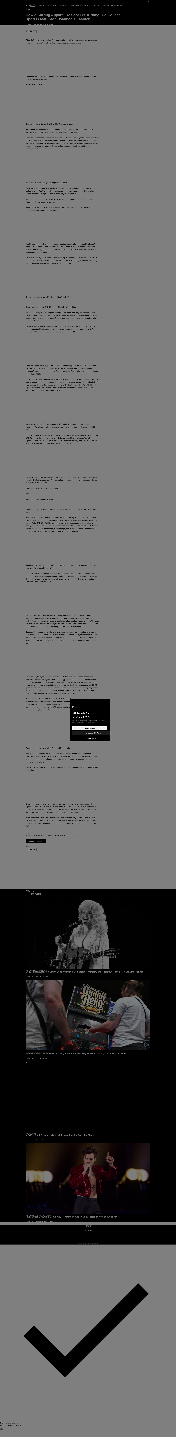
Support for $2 (90, 728)
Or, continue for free (90, 738)
